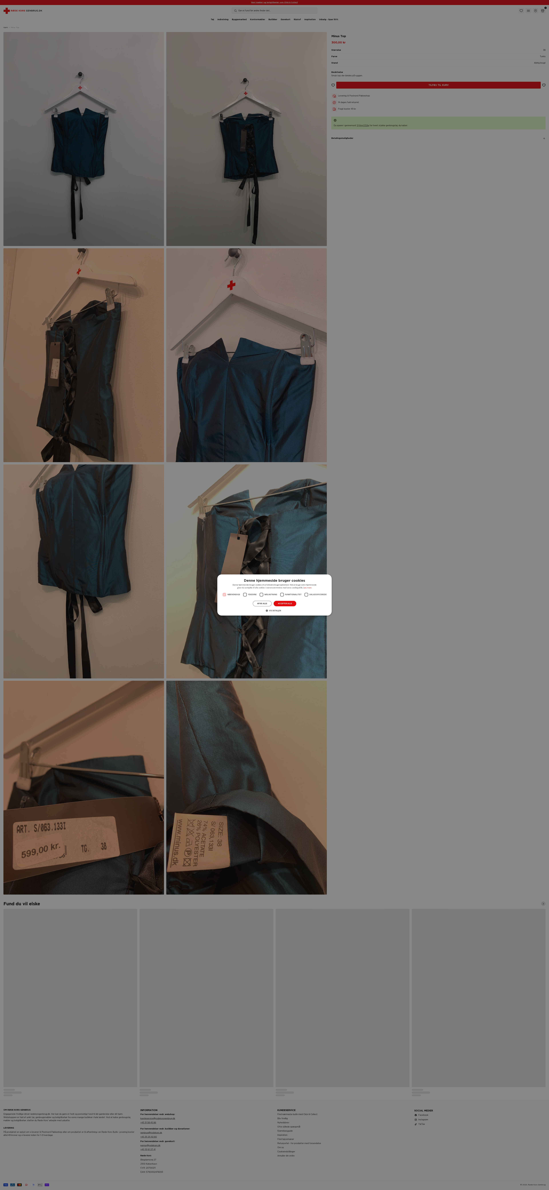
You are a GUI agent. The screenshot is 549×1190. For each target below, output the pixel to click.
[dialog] (274, 595)
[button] (274, 610)
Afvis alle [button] (262, 603)
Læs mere (307, 587)
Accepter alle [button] (285, 603)
